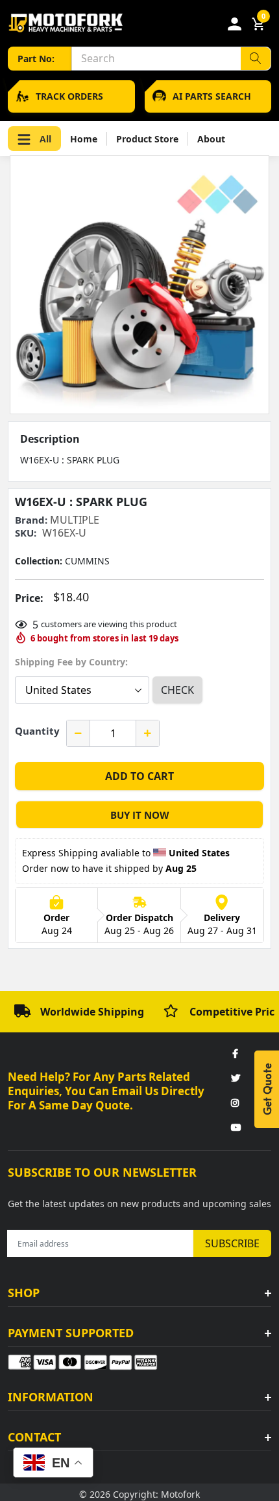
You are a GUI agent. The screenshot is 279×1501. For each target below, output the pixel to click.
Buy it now (139, 814)
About (211, 139)
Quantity (37, 730)
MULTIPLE (74, 520)
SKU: (25, 533)
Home (83, 139)
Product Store (147, 139)
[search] (256, 58)
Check (177, 690)
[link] (234, 1054)
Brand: (31, 520)
